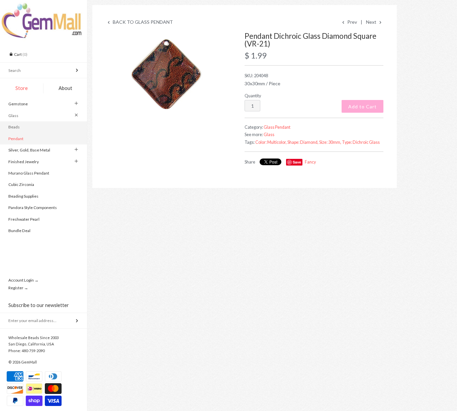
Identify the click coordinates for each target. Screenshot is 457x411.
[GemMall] (43, 6)
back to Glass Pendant (142, 22)
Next (371, 22)
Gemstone (18, 103)
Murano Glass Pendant (28, 173)
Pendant (15, 138)
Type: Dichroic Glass (361, 142)
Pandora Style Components (32, 207)
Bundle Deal (19, 230)
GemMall (29, 362)
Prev (351, 22)
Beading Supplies (23, 196)
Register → (18, 287)
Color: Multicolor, (271, 142)
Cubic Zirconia (21, 184)
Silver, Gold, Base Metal (29, 149)
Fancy (310, 162)
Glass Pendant (277, 127)
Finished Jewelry (23, 161)
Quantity (253, 95)
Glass (13, 115)
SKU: (256, 75)
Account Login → (23, 280)
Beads (14, 126)
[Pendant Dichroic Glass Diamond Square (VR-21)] (168, 74)
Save (297, 162)
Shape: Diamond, (302, 142)
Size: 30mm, (330, 142)
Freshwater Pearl (23, 219)
